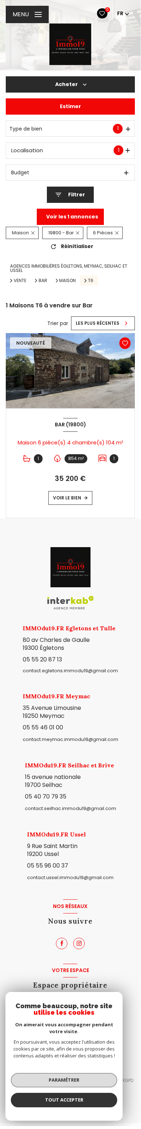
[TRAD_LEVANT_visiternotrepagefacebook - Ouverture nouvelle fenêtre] (61, 943)
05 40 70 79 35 (45, 796)
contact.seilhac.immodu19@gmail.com (70, 808)
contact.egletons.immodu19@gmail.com (70, 670)
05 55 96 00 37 (47, 865)
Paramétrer (64, 1080)
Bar (43, 280)
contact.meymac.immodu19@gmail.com (70, 739)
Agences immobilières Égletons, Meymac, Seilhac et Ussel (68, 268)
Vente (20, 280)
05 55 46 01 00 (43, 727)
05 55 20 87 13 (42, 659)
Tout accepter (64, 1099)
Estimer (70, 106)
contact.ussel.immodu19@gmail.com (70, 877)
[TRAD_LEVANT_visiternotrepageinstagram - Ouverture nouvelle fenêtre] (79, 943)
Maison (67, 280)
